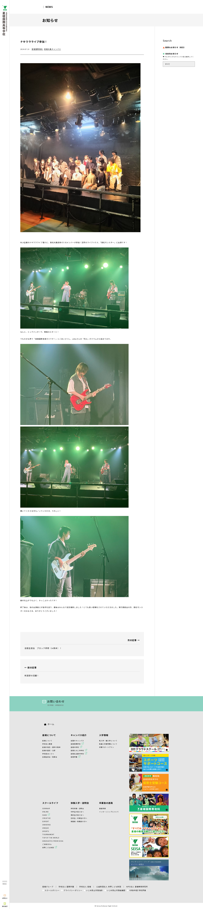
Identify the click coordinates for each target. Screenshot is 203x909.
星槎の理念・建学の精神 (51, 747)
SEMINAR (46, 808)
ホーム (51, 724)
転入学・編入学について (108, 741)
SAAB (44, 815)
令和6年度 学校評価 (137, 890)
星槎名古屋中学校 (77, 754)
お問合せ (5, 898)
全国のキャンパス (77, 741)
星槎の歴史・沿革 (49, 750)
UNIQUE (45, 828)
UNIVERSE (46, 825)
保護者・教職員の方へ (79, 821)
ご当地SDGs (47, 844)
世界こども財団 (48, 847)
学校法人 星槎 (85, 886)
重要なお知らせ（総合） (175, 47)
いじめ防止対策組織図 (116, 890)
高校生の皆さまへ (77, 815)
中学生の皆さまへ (77, 812)
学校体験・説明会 (77, 808)
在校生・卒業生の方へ (79, 818)
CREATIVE (46, 818)
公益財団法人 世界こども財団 (108, 886)
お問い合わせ (56, 701)
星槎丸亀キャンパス (52, 49)
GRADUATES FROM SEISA (52, 841)
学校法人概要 (47, 744)
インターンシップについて (109, 812)
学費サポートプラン (106, 747)
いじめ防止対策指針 (94, 890)
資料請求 (5, 906)
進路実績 (102, 808)
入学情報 (103, 735)
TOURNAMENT (48, 834)
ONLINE (45, 812)
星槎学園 (74, 757)
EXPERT (45, 821)
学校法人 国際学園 (66, 886)
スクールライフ (50, 802)
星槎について (49, 735)
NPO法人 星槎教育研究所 (137, 886)
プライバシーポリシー (73, 890)
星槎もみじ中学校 (77, 750)
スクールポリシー (52, 890)
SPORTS (45, 831)
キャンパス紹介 (79, 735)
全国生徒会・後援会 (49, 757)
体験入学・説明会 (80, 802)
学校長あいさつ (48, 754)
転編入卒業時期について (108, 744)
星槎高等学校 (76, 744)
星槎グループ (47, 886)
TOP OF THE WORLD (50, 838)
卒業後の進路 (106, 802)
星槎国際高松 (37, 49)
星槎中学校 (75, 747)
